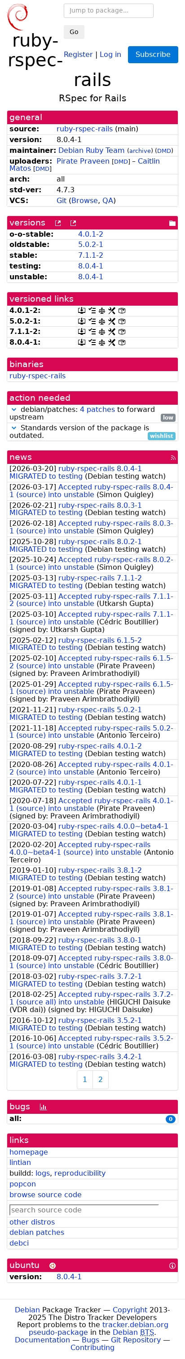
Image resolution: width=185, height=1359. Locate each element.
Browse (84, 200)
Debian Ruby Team (91, 150)
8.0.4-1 (90, 266)
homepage (28, 1152)
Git (61, 200)
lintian (20, 1162)
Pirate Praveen (83, 161)
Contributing (92, 1347)
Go (74, 31)
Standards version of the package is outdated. (91, 432)
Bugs (90, 1340)
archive (140, 150)
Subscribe (153, 54)
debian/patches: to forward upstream (91, 413)
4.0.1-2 (90, 234)
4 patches (97, 409)
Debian (27, 1310)
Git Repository (136, 1340)
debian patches (36, 1232)
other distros (32, 1222)
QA (107, 200)
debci (19, 1243)
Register (78, 54)
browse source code (45, 1194)
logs (42, 1173)
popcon (22, 1184)
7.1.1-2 (90, 255)
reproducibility (80, 1173)
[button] (14, 409)
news (20, 457)
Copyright (130, 1310)
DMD (164, 150)
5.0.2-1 (90, 244)
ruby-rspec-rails (85, 129)
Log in (110, 54)
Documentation (42, 1340)
